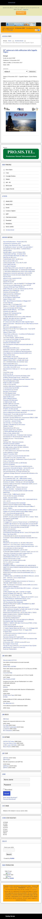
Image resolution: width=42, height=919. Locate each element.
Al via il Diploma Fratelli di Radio (11, 297)
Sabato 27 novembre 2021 (10, 454)
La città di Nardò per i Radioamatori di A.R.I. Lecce (16, 598)
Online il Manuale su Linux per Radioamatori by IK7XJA (18, 288)
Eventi (7, 207)
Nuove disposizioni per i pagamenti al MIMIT (15, 600)
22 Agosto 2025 (7, 631)
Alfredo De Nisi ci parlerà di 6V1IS (12, 278)
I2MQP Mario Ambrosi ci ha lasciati (12, 320)
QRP (7, 214)
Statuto (8, 179)
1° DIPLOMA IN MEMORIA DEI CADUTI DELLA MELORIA (19, 271)
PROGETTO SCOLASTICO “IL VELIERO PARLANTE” (18, 542)
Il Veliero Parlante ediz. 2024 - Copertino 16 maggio (17, 591)
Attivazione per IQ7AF (9, 605)
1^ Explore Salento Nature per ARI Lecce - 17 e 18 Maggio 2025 (20, 628)
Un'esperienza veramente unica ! (12, 243)
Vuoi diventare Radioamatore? (11, 617)
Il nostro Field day (8, 302)
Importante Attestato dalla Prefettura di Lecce (15, 365)
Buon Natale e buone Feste (10, 643)
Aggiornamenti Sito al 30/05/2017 (12, 294)
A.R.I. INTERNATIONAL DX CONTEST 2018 (15, 362)
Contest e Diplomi (10, 210)
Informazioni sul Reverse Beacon (12, 407)
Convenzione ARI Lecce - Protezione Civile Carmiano (17, 435)
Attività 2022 (9, 201)
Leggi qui (34, 889)
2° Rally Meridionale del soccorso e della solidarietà (17, 316)
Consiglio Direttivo (11, 176)
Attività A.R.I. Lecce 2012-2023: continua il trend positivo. (18, 544)
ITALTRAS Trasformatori (9, 727)
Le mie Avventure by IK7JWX (11, 388)
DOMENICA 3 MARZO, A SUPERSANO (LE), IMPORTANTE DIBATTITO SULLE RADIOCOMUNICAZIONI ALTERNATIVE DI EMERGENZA (20, 567)
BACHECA (6, 541)
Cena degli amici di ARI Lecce (11, 348)
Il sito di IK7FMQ (7, 672)
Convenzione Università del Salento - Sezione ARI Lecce (18, 468)
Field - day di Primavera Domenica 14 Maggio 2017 (17, 301)
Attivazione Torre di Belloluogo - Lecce (13, 290)
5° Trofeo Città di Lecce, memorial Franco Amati (16, 450)
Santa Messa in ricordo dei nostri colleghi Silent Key (17, 275)
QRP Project (6, 759)
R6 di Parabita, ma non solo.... (11, 356)
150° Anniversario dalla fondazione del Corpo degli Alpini (18, 480)
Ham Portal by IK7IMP (9, 679)
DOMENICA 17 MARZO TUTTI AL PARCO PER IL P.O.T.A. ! (19, 570)
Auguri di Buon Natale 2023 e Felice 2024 (14, 555)
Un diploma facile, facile (9, 402)
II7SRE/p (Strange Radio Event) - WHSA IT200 (15, 377)
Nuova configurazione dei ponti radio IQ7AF (15, 412)
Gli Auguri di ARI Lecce (9, 280)
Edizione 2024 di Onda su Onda (11, 558)
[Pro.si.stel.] (21, 153)
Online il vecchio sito (8, 579)
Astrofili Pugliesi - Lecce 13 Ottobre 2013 (14, 252)
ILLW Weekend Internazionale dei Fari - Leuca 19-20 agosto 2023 (21, 532)
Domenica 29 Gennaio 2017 (10, 292)
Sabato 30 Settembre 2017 (10, 314)
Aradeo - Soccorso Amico (10, 497)
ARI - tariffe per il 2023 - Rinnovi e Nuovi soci (15, 487)
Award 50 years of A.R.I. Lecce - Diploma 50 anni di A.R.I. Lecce (20, 597)
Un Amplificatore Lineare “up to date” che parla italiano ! (18, 247)
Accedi (6, 793)
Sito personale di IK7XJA (9, 660)
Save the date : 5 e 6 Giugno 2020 (12, 422)
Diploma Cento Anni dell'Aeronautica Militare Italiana (17, 504)
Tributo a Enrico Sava (9, 355)
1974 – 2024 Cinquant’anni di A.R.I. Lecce (14, 610)
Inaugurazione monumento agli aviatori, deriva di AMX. (17, 273)
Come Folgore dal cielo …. (10, 264)
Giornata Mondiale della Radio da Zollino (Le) (15, 255)
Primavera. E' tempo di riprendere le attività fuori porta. (17, 466)
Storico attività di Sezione (10, 398)
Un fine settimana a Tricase (10, 452)
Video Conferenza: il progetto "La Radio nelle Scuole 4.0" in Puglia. (21, 609)
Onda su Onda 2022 (8, 461)
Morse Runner (7, 746)
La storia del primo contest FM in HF (13, 415)
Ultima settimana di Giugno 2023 (12, 530)
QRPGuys (6, 766)
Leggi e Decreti (10, 189)
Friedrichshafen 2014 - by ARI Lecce (13, 259)
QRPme (5, 767)
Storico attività (9, 226)
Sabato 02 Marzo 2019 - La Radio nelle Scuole (15, 360)
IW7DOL (5, 687)
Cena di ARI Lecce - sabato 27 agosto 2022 (15, 476)
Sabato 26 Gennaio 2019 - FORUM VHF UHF (15, 358)
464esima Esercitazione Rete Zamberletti (14, 503)
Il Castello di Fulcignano (9, 266)
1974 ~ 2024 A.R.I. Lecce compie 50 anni (14, 577)
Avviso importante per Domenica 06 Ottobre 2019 (16, 375)
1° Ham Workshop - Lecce (10, 335)
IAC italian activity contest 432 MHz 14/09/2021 (16, 447)
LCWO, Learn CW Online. (10, 745)
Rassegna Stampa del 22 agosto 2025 (13, 637)
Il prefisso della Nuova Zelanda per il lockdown (15, 386)
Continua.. (21, 13)
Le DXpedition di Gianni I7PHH (11, 395)
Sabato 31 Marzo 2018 (9, 332)
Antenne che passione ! (9, 529)
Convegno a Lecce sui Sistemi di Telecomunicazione (17, 351)
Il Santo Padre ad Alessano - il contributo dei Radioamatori (18, 334)
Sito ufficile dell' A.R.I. (8, 703)
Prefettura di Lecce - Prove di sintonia (13, 438)
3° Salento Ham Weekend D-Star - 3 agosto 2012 (16, 245)
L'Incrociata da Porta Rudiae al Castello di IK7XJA (16, 339)
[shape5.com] (21, 907)
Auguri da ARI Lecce (8, 396)
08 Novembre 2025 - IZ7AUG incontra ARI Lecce (16, 642)
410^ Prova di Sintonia (9, 330)
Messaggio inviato (8, 563)
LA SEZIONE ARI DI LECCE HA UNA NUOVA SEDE (17, 536)
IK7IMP (35, 887)
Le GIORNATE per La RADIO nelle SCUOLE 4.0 (16, 515)
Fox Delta (5, 725)
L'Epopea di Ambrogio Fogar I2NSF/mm (14, 287)
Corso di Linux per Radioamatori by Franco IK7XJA (17, 285)
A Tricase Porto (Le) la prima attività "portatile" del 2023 (18, 490)
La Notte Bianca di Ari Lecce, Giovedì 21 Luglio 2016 (17, 268)
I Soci (7, 173)
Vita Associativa (7, 250)
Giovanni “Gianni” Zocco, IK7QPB (12, 429)
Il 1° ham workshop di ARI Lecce (12, 341)
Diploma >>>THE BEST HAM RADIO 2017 (14, 306)
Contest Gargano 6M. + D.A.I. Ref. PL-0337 (15, 262)
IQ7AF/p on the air (8, 374)
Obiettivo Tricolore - (8, 426)
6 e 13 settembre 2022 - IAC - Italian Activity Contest (17, 478)
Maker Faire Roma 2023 (9, 534)
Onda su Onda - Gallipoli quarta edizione (14, 494)
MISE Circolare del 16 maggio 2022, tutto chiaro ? (16, 469)
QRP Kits (5, 757)
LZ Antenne (6, 728)
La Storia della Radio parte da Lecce (13, 431)
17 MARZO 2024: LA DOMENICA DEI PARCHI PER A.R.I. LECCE (21, 576)
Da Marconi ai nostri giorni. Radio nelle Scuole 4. (16, 607)
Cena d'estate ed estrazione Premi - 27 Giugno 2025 (17, 630)
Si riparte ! (6, 440)
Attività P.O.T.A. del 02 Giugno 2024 (12, 595)
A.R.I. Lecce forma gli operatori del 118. (13, 513)
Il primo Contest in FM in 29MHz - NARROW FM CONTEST (19, 410)
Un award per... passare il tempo (12, 421)
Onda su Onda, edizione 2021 (11, 433)
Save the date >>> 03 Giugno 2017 (12, 304)
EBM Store (6, 719)
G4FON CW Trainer (8, 741)
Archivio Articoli (10, 230)
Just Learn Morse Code (9, 743)
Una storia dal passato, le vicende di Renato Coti (16, 471)
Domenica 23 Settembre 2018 (11, 342)
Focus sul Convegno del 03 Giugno (12, 308)
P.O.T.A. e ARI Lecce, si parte (11, 562)
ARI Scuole (9, 185)
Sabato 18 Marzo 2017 (9, 299)
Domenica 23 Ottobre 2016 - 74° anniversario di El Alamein (19, 269)
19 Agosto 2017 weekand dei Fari (12, 313)
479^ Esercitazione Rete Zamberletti (13, 602)
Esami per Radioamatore (10, 649)
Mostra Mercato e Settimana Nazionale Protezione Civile (18, 379)
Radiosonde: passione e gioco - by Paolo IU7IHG (16, 349)
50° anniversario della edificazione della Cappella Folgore (18, 321)
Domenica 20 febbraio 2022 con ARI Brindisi (15, 462)
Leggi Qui (25, 9)
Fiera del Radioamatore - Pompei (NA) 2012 (15, 241)
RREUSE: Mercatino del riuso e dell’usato (14, 318)
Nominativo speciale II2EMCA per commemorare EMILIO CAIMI (20, 417)
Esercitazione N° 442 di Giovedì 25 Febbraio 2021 (16, 436)
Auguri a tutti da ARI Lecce (10, 363)
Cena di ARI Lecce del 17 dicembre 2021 (14, 457)
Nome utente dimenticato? (10, 797)
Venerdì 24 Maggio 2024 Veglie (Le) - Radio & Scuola (17, 593)
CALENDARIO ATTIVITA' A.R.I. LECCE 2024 (15, 549)
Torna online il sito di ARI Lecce (11, 367)
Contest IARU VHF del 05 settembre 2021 (14, 445)
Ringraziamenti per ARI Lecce (11, 428)
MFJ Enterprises (7, 730)
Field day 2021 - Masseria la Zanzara (13, 442)
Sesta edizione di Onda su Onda (12, 616)
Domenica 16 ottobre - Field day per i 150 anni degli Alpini (18, 482)
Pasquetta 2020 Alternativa (10, 400)
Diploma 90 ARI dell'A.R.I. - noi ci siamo (13, 309)
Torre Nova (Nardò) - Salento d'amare (13, 337)
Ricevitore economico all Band (11, 443)
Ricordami (8, 790)
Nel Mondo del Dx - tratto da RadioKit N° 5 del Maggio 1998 (19, 283)
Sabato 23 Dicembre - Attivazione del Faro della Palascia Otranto (20, 323)
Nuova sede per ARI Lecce (10, 261)
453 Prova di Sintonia (9, 464)
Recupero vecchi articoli (9, 391)
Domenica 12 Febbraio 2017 (10, 295)
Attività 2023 (9, 204)
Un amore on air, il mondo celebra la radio (14, 560)
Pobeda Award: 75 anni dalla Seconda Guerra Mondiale (18, 414)
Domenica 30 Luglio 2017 (10, 311)
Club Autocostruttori (11, 217)
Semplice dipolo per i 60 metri (11, 403)
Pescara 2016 (7, 276)
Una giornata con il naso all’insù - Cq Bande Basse (16, 248)
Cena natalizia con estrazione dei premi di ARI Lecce (17, 353)
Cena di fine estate (8, 372)
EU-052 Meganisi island (9, 393)
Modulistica (9, 223)
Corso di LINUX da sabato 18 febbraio (13, 496)
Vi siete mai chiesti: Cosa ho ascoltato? (13, 419)
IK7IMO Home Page (8, 695)
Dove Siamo (9, 169)
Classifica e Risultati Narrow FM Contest (14, 424)
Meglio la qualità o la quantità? (11, 382)
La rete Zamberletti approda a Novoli (13, 626)
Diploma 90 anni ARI (8, 281)
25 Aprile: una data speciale (10, 408)
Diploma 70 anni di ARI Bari (10, 405)
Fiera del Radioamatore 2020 (11, 381)
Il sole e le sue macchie (9, 384)
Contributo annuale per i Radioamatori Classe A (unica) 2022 (19, 459)
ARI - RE (8, 182)
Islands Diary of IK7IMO (9, 666)
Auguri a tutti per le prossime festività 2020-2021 (16, 456)
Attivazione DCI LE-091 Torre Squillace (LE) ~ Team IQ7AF (19, 328)
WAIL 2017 (6, 325)
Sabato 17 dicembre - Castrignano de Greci (15, 489)
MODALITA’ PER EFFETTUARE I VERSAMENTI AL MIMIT (19, 603)
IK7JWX (5, 697)
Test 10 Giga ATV (8, 520)
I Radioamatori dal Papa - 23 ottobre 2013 (14, 254)
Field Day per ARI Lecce (9, 257)
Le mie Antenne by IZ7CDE (10, 389)
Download (8, 220)
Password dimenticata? (9, 799)
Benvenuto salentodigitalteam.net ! (12, 327)
